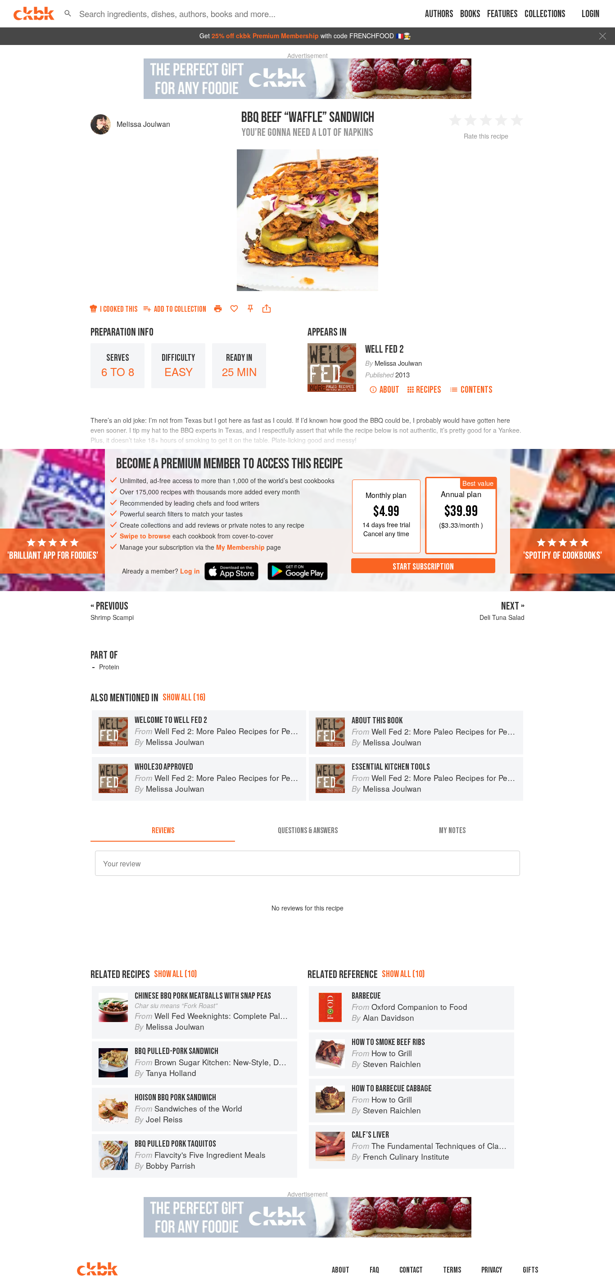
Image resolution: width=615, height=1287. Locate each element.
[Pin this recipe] (250, 308)
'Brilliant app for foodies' (52, 555)
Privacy (491, 1270)
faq (374, 1270)
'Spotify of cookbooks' (562, 555)
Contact (411, 1270)
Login (590, 14)
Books (470, 14)
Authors (439, 14)
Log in (190, 570)
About (389, 389)
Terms (452, 1270)
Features (502, 14)
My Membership (240, 547)
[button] (67, 13)
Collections (545, 14)
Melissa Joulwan (143, 124)
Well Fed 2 (384, 349)
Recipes (428, 389)
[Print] (218, 308)
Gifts (530, 1270)
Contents (477, 389)
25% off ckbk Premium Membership (265, 35)
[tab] (162, 831)
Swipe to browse (145, 535)
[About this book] (332, 347)
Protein (109, 666)
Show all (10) (175, 974)
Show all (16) (184, 697)
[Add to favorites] (234, 308)
